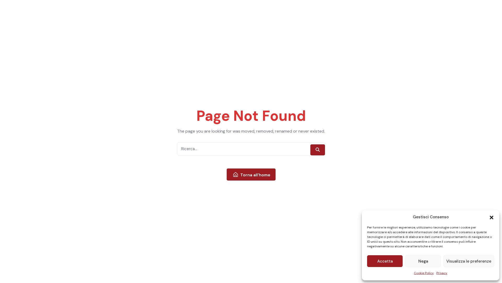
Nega (423, 261)
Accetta (385, 261)
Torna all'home (254, 175)
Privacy (441, 273)
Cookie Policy (424, 273)
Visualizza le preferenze (468, 261)
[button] (491, 217)
